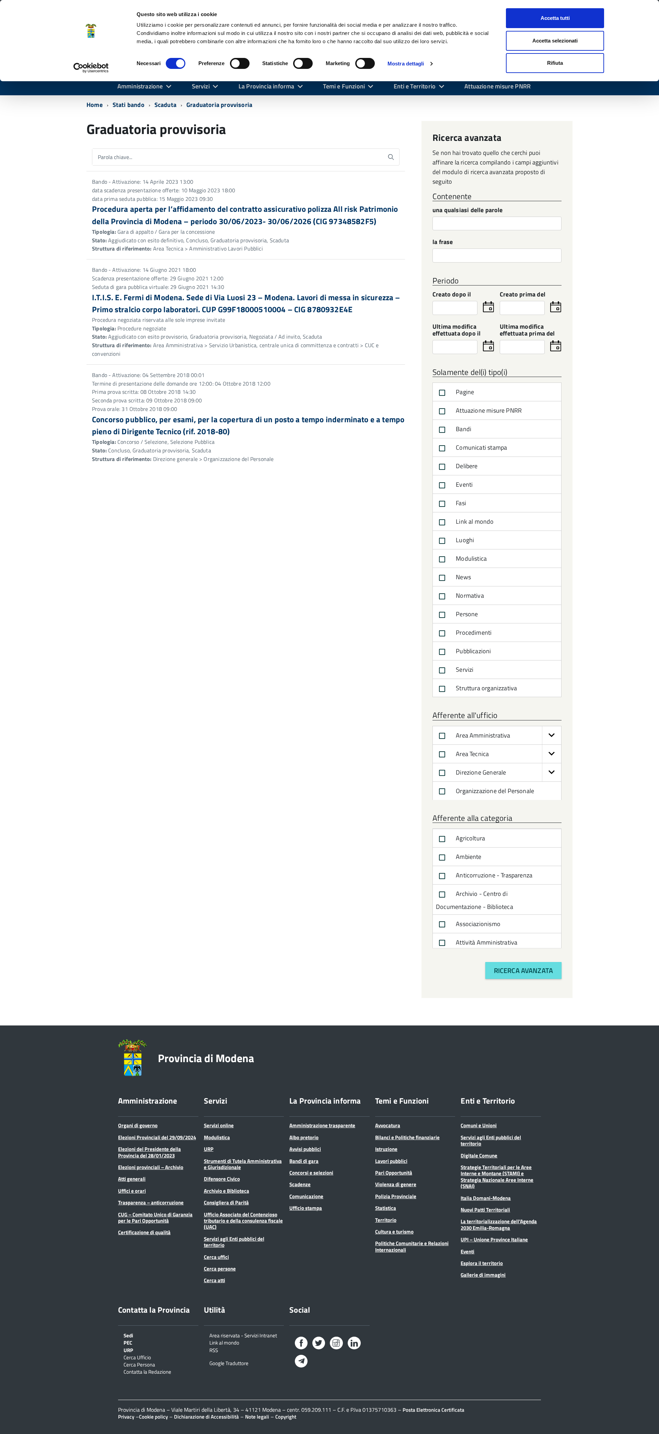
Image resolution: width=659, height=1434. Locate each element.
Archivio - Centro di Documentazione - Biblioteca (474, 900)
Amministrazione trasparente (322, 1125)
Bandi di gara (304, 1161)
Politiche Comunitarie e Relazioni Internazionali (412, 1246)
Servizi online (219, 1125)
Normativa (469, 595)
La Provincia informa (266, 86)
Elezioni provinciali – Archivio (150, 1167)
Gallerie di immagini (483, 1275)
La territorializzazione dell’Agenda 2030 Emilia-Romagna (499, 1224)
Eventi (463, 484)
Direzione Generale (480, 772)
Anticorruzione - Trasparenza (493, 875)
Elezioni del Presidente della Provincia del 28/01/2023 (149, 1152)
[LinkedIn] (354, 1344)
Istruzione (386, 1149)
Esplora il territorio (482, 1263)
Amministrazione (140, 86)
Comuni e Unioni (479, 1125)
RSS (213, 1349)
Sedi (128, 1335)
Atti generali (132, 1179)
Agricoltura (469, 838)
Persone (466, 614)
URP (208, 1149)
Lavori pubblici (391, 1161)
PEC (128, 1342)
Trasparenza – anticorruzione (151, 1202)
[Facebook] (301, 1344)
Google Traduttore (228, 1362)
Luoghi (464, 540)
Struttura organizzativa (485, 688)
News (462, 577)
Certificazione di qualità (144, 1232)
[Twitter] (318, 1344)
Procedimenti (473, 632)
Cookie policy (153, 1417)
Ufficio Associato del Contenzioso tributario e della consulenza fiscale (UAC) (243, 1221)
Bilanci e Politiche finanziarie (407, 1137)
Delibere (466, 466)
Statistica (385, 1208)
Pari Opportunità (393, 1173)
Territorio (385, 1220)
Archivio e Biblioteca (226, 1191)
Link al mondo (474, 521)
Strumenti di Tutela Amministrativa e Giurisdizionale (243, 1164)
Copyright (285, 1417)
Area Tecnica (471, 753)
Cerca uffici (216, 1257)
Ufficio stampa (305, 1208)
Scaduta (165, 104)
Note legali (257, 1417)
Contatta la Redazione (147, 1371)
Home (94, 104)
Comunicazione (306, 1196)
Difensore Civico (222, 1179)
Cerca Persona (139, 1364)
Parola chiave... (115, 157)
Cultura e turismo (394, 1232)
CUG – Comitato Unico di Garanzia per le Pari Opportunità (155, 1218)
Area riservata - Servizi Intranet (243, 1335)
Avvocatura (387, 1125)
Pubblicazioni (472, 651)
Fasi (460, 503)
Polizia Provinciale (395, 1196)
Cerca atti (214, 1280)
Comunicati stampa (480, 447)
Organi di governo (138, 1125)
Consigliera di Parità (226, 1202)
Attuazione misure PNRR (497, 86)
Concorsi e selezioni (311, 1173)
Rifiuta (555, 63)
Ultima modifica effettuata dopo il (456, 330)
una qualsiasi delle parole (467, 211)
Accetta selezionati (555, 41)
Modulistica (470, 558)
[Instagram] (336, 1344)
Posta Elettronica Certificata (433, 1410)
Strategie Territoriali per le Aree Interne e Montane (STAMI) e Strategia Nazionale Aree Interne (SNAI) (497, 1176)
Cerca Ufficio (137, 1356)
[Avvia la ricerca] (391, 157)
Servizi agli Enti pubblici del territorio (234, 1242)
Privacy (126, 1417)
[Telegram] (301, 1362)
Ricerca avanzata (523, 970)
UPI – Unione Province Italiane (494, 1239)
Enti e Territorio (415, 86)
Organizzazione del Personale (494, 790)
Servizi (201, 86)
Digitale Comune (479, 1155)
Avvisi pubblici (305, 1149)
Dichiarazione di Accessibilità (206, 1417)
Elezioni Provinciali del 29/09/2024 (157, 1137)
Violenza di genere (395, 1184)
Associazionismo (477, 923)
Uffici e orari (132, 1191)
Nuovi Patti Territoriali (485, 1210)
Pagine (464, 392)
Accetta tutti (555, 18)
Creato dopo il (451, 295)
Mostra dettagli (406, 63)
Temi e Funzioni (344, 86)
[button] (551, 735)
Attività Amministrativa (485, 942)
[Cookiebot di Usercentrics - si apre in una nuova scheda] (91, 68)
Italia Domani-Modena (486, 1198)
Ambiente (468, 856)
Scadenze (300, 1184)
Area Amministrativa (482, 735)
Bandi (462, 429)
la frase (442, 242)
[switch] (240, 63)
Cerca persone (220, 1269)
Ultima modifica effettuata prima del (527, 330)
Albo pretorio (304, 1137)
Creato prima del (522, 295)
